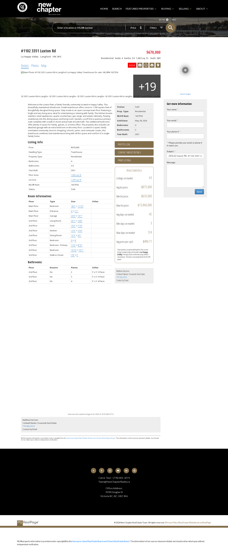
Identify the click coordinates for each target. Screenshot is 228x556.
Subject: (170, 151)
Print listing (124, 160)
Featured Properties (140, 8)
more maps (185, 94)
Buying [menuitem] (166, 8)
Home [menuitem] (104, 8)
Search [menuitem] (117, 8)
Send (199, 191)
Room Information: (40, 196)
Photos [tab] (35, 65)
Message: (171, 162)
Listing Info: (35, 142)
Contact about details (129, 152)
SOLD (174, 20)
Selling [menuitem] (184, 8)
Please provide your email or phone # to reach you (184, 144)
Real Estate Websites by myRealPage (195, 522)
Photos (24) (124, 144)
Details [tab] (25, 65)
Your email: (172, 120)
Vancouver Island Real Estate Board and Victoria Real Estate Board (90, 438)
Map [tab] (44, 65)
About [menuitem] (200, 8)
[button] (93, 470)
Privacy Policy (172, 522)
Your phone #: (173, 131)
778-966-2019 (121, 277)
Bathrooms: (35, 262)
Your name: (172, 109)
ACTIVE (162, 20)
